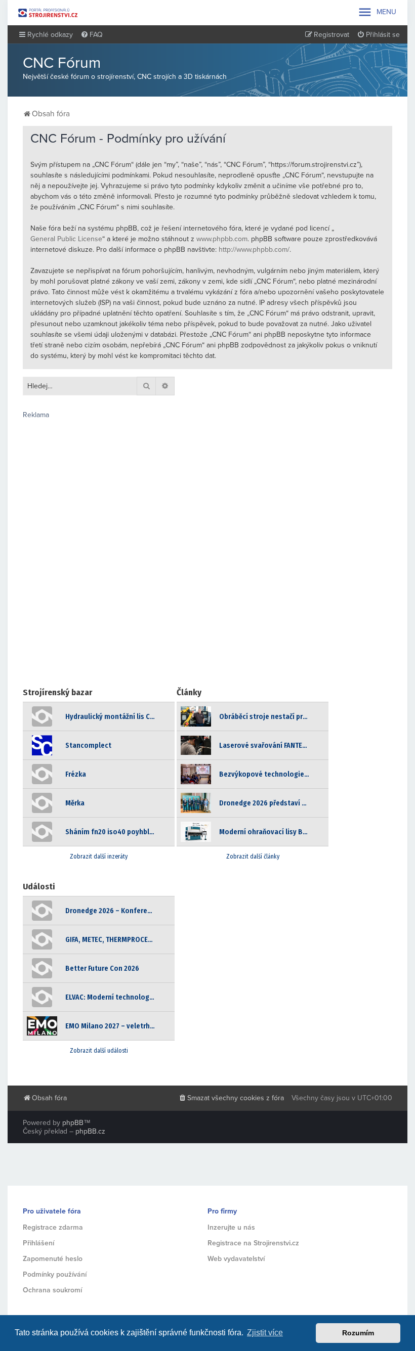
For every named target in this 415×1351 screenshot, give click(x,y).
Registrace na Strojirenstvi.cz (253, 1243)
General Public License (66, 239)
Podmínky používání (55, 1274)
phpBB (73, 1122)
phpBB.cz (90, 1131)
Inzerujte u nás (231, 1227)
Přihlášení (38, 1243)
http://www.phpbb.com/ (254, 249)
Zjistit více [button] (265, 1332)
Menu (376, 12)
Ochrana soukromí (52, 1290)
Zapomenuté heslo (52, 1258)
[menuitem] (91, 35)
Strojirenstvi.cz (48, 12)
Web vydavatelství (236, 1258)
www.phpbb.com (221, 239)
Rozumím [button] (358, 1333)
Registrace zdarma (53, 1227)
